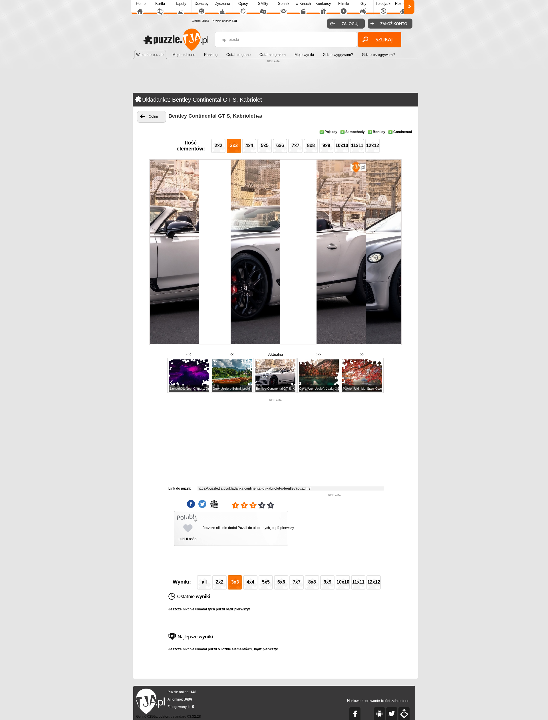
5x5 (265, 145)
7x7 (295, 145)
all (204, 582)
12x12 (372, 145)
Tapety (180, 3)
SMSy (263, 3)
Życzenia (222, 3)
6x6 (280, 145)
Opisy (243, 3)
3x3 (234, 145)
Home (141, 3)
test (259, 116)
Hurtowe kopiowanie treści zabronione (378, 701)
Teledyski (383, 3)
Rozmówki (403, 3)
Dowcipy (202, 3)
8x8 (311, 145)
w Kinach (303, 3)
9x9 (326, 145)
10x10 (341, 145)
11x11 (357, 145)
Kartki (160, 3)
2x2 (218, 145)
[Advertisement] (274, 77)
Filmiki (343, 3)
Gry (363, 3)
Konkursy (323, 3)
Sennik (283, 3)
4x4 (249, 145)
